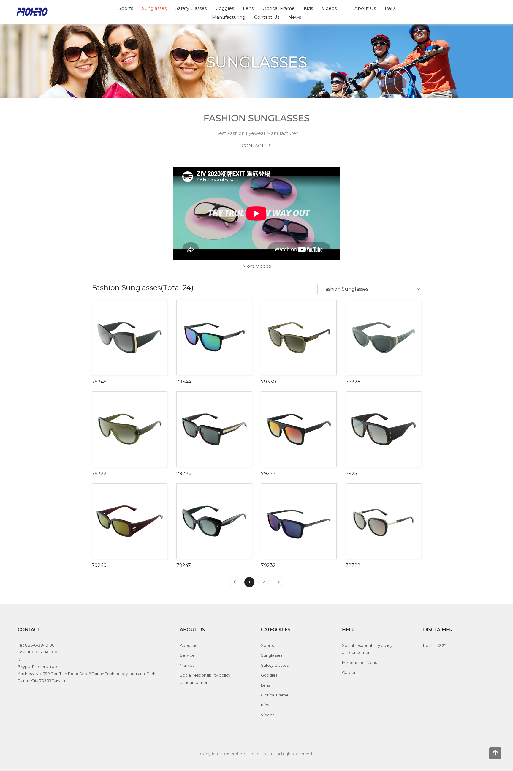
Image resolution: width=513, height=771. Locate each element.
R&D (390, 8)
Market (187, 665)
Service (187, 655)
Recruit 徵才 (434, 645)
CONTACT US (257, 145)
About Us (365, 8)
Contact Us (266, 17)
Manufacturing (228, 17)
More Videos (257, 266)
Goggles (225, 8)
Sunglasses (154, 8)
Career (349, 672)
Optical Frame (278, 8)
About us (188, 645)
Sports (125, 8)
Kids (308, 8)
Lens (248, 8)
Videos (329, 8)
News (294, 17)
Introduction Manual (361, 662)
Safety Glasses (191, 8)
